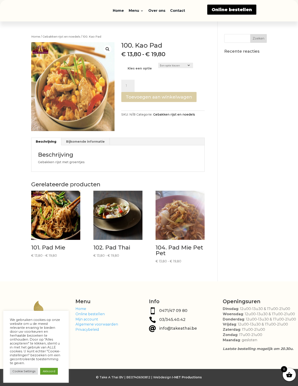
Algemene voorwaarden (96, 324)
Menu (134, 11)
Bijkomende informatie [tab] (85, 142)
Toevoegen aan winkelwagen (159, 97)
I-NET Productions (187, 377)
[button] (107, 49)
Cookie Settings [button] (23, 371)
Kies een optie (140, 68)
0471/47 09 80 (173, 310)
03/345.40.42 (172, 319)
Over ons (156, 11)
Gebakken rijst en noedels (61, 36)
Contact (177, 11)
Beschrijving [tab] (46, 142)
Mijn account (86, 319)
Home (118, 11)
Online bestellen (232, 9)
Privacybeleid (87, 329)
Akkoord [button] (49, 371)
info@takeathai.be (178, 328)
